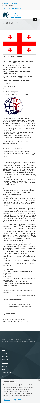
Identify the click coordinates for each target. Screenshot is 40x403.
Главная (4, 27)
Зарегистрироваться (14, 8)
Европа (19, 27)
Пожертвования (7, 372)
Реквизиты (5, 369)
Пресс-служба (6, 376)
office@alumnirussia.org (11, 3)
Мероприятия (6, 366)
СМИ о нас (5, 356)
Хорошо (7, 400)
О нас (3, 350)
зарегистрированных (15, 307)
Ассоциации (11, 27)
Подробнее (17, 400)
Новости (4, 353)
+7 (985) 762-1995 (9, 5)
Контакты (5, 363)
